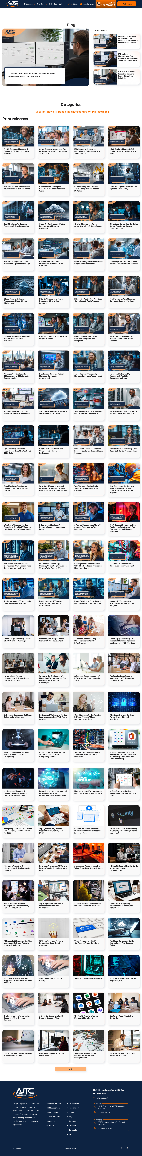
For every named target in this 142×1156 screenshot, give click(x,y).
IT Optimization (53, 1112)
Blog (71, 1117)
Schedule (73, 1130)
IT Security (39, 111)
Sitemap (72, 1126)
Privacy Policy (18, 1148)
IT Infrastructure (54, 1103)
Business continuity (79, 111)
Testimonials (74, 1103)
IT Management (53, 1108)
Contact (72, 1112)
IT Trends (60, 111)
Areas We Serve (53, 1117)
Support (72, 1121)
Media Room (74, 1108)
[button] (29, 4)
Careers (50, 1126)
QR (70, 1134)
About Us (51, 1121)
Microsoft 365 (100, 111)
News (50, 111)
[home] (12, 4)
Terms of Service (70, 1148)
